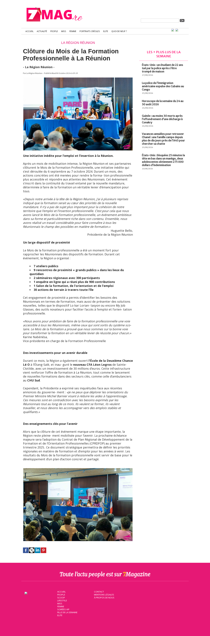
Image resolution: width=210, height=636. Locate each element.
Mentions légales (104, 594)
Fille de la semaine (67, 612)
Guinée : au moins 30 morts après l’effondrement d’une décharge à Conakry (162, 119)
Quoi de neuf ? (119, 31)
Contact (99, 591)
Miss (63, 31)
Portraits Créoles (90, 31)
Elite (105, 31)
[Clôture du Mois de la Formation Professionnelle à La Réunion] (78, 79)
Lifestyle (62, 600)
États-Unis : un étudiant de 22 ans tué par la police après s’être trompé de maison (162, 68)
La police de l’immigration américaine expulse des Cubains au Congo (163, 86)
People (54, 31)
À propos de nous (104, 597)
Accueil (29, 31)
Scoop (61, 597)
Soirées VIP (63, 609)
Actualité (42, 31)
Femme (72, 31)
